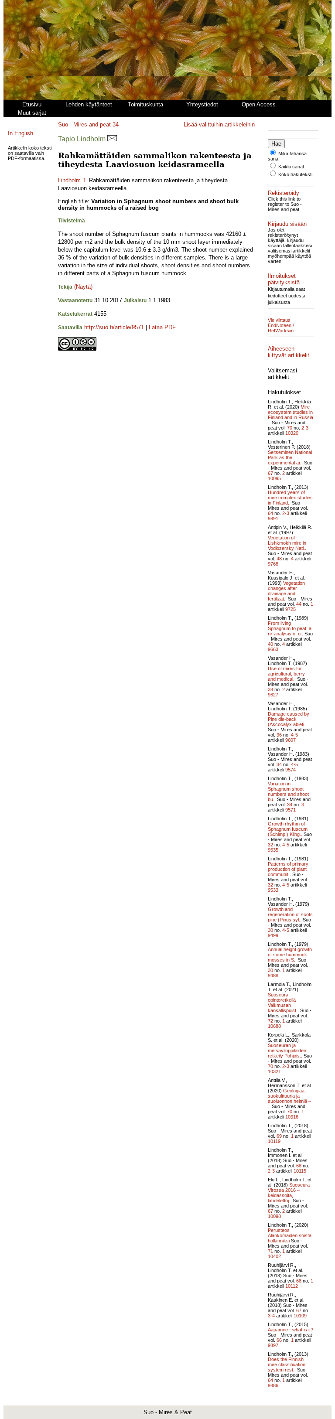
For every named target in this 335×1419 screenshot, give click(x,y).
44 (298, 604)
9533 (273, 890)
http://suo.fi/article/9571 (114, 327)
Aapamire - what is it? (290, 1329)
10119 (274, 1141)
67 (270, 473)
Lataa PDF (162, 327)
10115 (300, 1170)
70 (289, 427)
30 (270, 930)
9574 (290, 769)
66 (279, 1340)
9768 (273, 563)
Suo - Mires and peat (84, 124)
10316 (291, 1116)
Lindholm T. (72, 180)
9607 (290, 740)
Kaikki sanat (291, 166)
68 (298, 1165)
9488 (273, 975)
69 (279, 1136)
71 (270, 1251)
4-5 (294, 734)
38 (270, 689)
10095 (274, 478)
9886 (273, 1385)
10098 (274, 1216)
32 (270, 844)
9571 (290, 809)
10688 (274, 1026)
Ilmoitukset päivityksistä (284, 279)
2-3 (304, 427)
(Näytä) (83, 286)
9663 (273, 649)
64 (270, 513)
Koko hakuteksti (295, 174)
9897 (273, 1345)
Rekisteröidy (283, 193)
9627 (273, 694)
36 (279, 734)
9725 (290, 609)
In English (20, 133)
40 (270, 644)
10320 (291, 433)
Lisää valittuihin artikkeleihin (219, 124)
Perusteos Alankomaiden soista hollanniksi (289, 1235)
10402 (274, 1256)
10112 (291, 1286)
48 (279, 558)
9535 (273, 850)
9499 (273, 935)
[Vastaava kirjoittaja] (112, 139)
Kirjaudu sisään (287, 224)
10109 (300, 1315)
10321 (274, 1071)
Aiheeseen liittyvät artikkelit (288, 351)
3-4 (271, 1315)
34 (116, 124)
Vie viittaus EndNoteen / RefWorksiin (281, 325)
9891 (273, 518)
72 (270, 1020)
